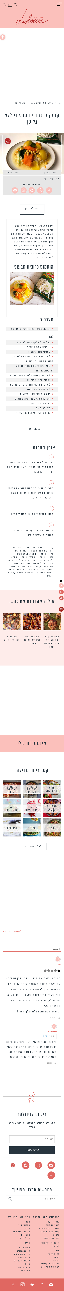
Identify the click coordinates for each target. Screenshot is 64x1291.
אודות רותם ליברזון (20, 1254)
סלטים (32, 828)
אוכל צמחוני (38, 563)
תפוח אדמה (53, 1253)
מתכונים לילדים (34, 557)
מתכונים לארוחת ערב (12, 789)
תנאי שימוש (24, 1267)
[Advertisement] (32, 65)
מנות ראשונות (51, 789)
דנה (45, 1036)
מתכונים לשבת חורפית (34, 569)
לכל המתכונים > (32, 846)
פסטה (56, 1257)
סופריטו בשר (52, 1225)
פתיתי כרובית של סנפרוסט (31, 572)
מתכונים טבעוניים (12, 808)
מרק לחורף (19, 563)
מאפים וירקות (30, 550)
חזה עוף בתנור (51, 1238)
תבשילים (21, 560)
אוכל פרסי (24, 1238)
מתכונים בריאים (35, 553)
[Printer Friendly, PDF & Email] (23, 190)
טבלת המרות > (32, 429)
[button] (2, 37)
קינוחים (12, 828)
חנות (27, 1264)
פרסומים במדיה (22, 1260)
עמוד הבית (24, 1247)
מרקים (18, 550)
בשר (51, 828)
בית (59, 102)
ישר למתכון (32, 210)
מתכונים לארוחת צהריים (32, 789)
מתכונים (49, 553)
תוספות (11, 560)
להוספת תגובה (14, 930)
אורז (57, 1250)
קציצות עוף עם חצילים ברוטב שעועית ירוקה (52, 642)
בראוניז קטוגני (51, 1221)
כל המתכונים (23, 1250)
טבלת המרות (24, 1257)
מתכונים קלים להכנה (52, 808)
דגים (27, 1228)
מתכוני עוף (24, 1225)
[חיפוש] (10, 1199)
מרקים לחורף (47, 566)
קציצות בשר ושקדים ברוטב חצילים (32, 640)
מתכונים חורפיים (30, 566)
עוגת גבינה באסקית (49, 1228)
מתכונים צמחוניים (37, 560)
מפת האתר (25, 1270)
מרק (29, 563)
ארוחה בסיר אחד (34, 547)
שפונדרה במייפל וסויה (12, 638)
